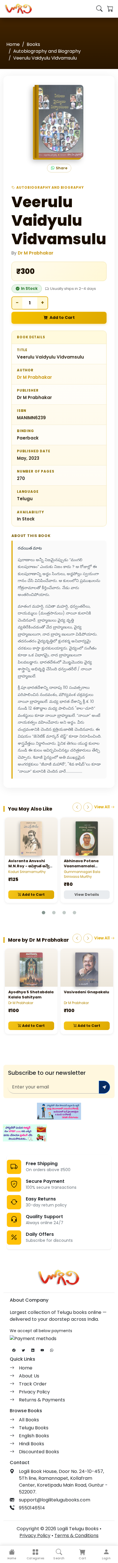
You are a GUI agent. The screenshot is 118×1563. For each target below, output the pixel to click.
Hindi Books (31, 1443)
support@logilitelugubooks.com (54, 1500)
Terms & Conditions (76, 1535)
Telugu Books (33, 1427)
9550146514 (32, 1508)
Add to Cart (62, 317)
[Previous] (77, 807)
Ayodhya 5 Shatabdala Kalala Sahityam (31, 994)
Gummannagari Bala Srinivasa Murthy (82, 874)
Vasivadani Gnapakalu (86, 992)
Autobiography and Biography (47, 51)
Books (33, 44)
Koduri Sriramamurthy (27, 872)
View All (102, 807)
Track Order (33, 1384)
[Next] (88, 807)
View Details (86, 894)
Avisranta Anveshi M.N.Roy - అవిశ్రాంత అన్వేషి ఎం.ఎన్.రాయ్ (30, 865)
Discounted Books (39, 1451)
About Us (29, 1376)
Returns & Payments (42, 1400)
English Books (34, 1435)
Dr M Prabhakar (35, 253)
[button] (35, 1554)
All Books (29, 1420)
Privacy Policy (34, 1392)
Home (13, 44)
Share (61, 168)
